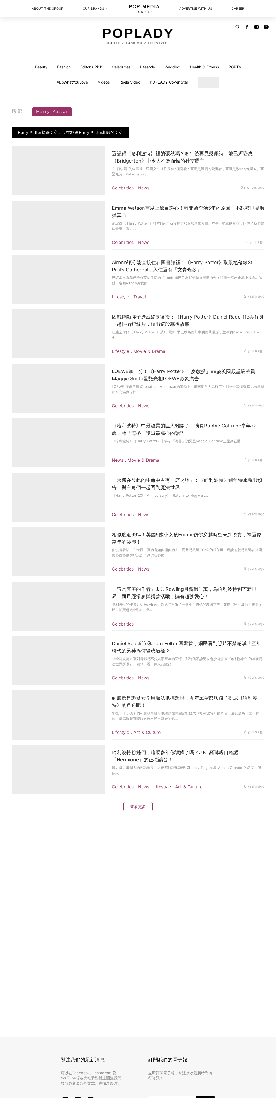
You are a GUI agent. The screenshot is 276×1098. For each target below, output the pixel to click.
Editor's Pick (91, 67)
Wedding (172, 67)
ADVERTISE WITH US (195, 8)
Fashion (64, 67)
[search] (237, 27)
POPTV (235, 67)
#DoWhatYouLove (72, 82)
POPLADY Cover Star (169, 82)
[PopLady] (138, 36)
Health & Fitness (204, 67)
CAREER (238, 8)
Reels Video (129, 82)
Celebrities (121, 67)
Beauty (41, 67)
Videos (104, 82)
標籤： (20, 111)
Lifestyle (147, 67)
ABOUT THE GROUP (47, 8)
